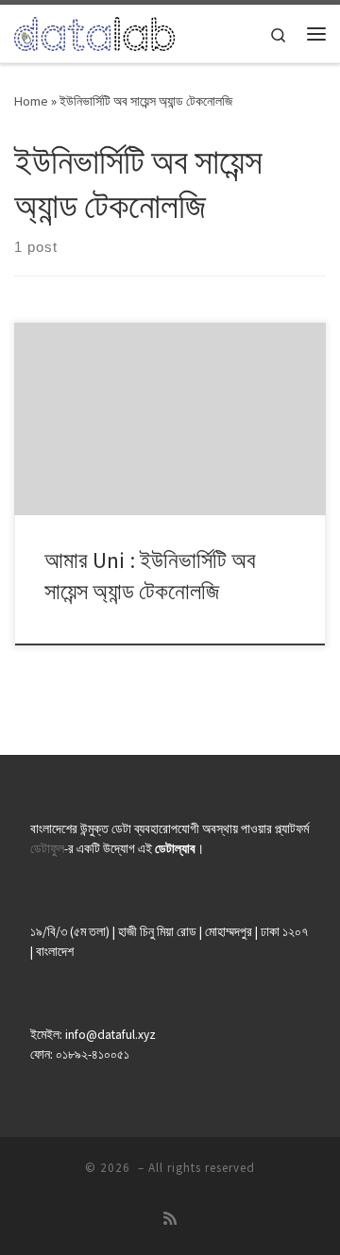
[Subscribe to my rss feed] (170, 1218)
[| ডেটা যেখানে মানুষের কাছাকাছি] (94, 31)
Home (31, 100)
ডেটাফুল (47, 849)
